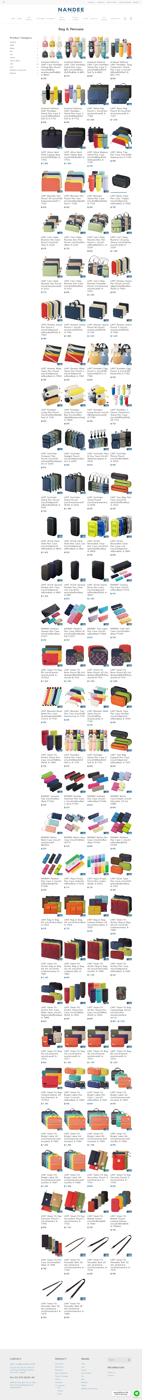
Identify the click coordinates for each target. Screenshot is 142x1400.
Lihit (11, 64)
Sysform (13, 42)
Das (11, 51)
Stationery (59, 1367)
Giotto (12, 58)
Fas (11, 55)
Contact (111, 1376)
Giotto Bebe (15, 61)
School (60, 1391)
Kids (59, 1388)
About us (111, 1372)
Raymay (13, 73)
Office (57, 1379)
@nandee (17, 1387)
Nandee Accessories (18, 70)
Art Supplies (60, 1385)
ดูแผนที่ (22, 1372)
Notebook (59, 1370)
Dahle (12, 48)
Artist (59, 1394)
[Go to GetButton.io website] (136, 1397)
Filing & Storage (61, 1376)
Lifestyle (58, 1382)
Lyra (11, 67)
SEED (12, 45)
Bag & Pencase (61, 1373)
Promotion (59, 1364)
